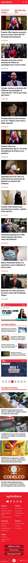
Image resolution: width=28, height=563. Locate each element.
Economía (18, 511)
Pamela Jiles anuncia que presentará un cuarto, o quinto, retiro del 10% (14, 209)
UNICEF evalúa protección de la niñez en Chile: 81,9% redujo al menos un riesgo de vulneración (13, 412)
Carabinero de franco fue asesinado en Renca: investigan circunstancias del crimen (13, 436)
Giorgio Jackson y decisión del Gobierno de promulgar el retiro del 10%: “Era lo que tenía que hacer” (14, 91)
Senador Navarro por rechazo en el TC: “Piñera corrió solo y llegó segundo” (13, 120)
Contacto (18, 526)
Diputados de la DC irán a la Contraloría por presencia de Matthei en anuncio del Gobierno (13, 180)
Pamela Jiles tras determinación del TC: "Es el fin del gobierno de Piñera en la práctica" (14, 149)
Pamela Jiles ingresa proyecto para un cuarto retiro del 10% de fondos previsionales (13, 34)
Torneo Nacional (6, 517)
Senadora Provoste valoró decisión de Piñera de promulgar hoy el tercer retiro (13, 62)
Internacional (19, 513)
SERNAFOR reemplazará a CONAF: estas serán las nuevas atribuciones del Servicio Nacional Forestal (13, 460)
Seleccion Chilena (6, 511)
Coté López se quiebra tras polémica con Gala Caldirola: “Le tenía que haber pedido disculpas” (18, 338)
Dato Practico (19, 508)
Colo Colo (4, 508)
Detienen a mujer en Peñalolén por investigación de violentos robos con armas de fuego (18, 354)
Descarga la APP (14, 554)
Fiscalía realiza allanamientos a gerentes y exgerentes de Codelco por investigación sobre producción (13, 484)
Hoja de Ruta (5, 530)
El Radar (3, 526)
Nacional (18, 515)
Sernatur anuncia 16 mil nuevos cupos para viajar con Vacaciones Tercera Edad (9, 346)
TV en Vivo (14, 550)
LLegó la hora (5, 523)
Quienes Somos (19, 523)
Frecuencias (18, 528)
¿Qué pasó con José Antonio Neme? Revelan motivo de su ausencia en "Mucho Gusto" (9, 330)
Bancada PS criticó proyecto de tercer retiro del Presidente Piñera (13, 292)
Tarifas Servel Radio (5, 540)
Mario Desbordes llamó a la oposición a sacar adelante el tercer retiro (13, 264)
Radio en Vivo (14, 546)
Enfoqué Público (6, 528)
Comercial (4, 537)
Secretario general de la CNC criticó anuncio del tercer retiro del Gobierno (13, 237)
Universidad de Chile (5, 514)
